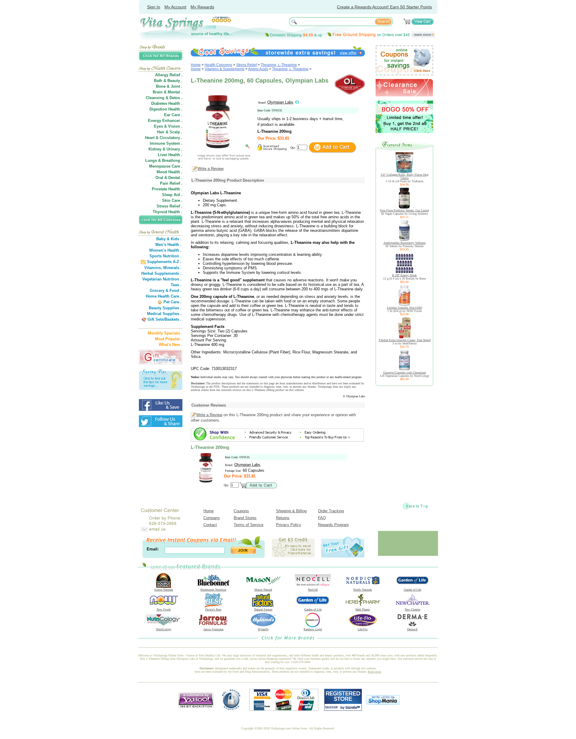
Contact (210, 524)
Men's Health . (168, 244)
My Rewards (202, 7)
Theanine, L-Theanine (279, 65)
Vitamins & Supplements (224, 69)
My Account (175, 7)
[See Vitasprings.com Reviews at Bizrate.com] (343, 709)
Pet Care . (173, 302)
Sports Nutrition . (165, 256)
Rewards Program (333, 524)
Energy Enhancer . (165, 120)
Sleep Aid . (172, 194)
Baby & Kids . (169, 239)
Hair (160, 132)
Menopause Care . (165, 166)
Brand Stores (245, 518)
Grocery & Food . (166, 290)
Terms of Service (248, 524)
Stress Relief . (169, 206)
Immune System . (166, 143)
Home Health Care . (164, 296)
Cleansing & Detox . (164, 97)
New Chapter (412, 609)
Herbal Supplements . (161, 273)
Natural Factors (263, 609)
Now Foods (164, 609)
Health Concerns (218, 65)
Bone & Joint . (169, 86)
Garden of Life (412, 589)
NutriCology (163, 629)
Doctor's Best (213, 609)
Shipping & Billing (291, 511)
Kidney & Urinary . (165, 149)
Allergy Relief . (168, 75)
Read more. (375, 671)
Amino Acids (258, 69)
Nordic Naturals (362, 589)
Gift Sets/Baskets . (165, 319)
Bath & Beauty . (168, 80)
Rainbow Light (313, 629)
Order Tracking (331, 511)
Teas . (176, 285)
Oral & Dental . (168, 177)
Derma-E (412, 629)
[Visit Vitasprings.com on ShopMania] (383, 703)
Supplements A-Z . (164, 261)
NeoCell (313, 589)
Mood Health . (169, 172)
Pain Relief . (171, 183)
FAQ (322, 518)
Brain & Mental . (167, 92)
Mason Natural (263, 589)
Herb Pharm (363, 609)
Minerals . (172, 267)
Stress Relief (246, 65)
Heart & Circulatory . (163, 137)
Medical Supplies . (164, 313)
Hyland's (263, 629)
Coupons (241, 511)
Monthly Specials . (165, 333)
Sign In (153, 7)
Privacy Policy (288, 524)
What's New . (170, 344)
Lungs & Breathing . (163, 160)
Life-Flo (363, 629)
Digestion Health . (165, 109)
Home (196, 65)
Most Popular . (168, 339)
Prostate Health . (167, 189)
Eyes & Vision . (168, 126)
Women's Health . (165, 250)
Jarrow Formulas (213, 629)
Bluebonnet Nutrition (213, 589)
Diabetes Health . (166, 103)
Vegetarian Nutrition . (162, 279)
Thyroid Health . (167, 212)
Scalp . (176, 132)
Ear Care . (173, 115)
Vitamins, (153, 267)
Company (211, 518)
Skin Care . (172, 200)
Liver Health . (170, 155)
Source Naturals (163, 589)
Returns (283, 518)
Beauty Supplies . (165, 308)
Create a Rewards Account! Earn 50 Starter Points (384, 7)
